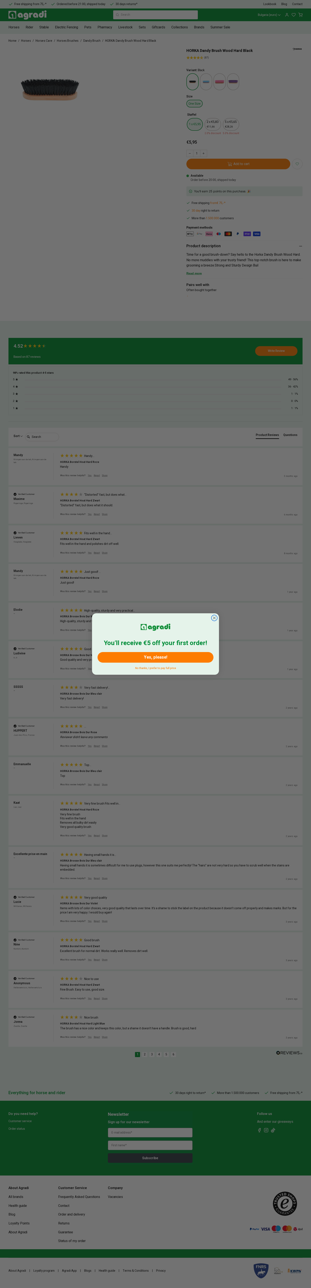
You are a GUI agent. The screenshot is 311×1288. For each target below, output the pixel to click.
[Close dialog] (214, 618)
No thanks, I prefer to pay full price (155, 667)
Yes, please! (155, 657)
